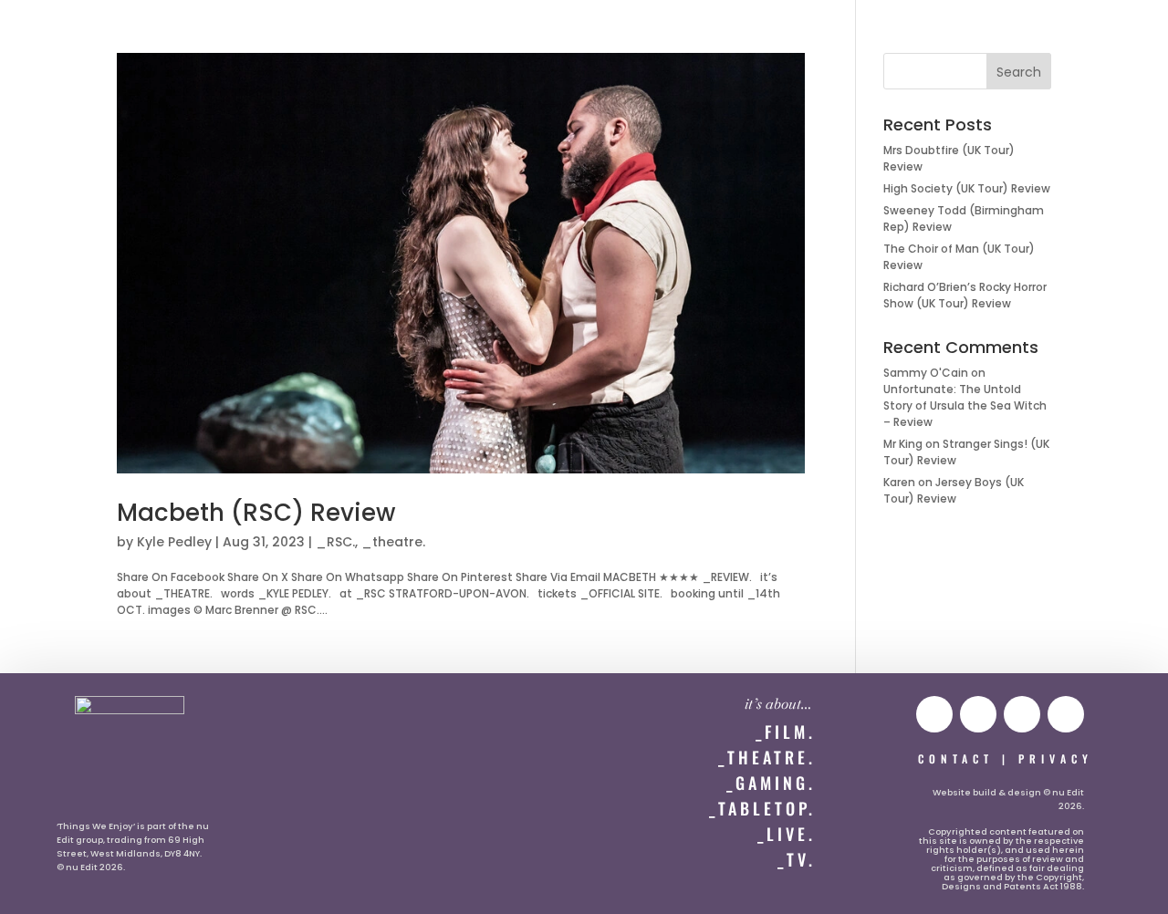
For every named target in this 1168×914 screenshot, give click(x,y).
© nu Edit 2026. (91, 867)
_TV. (796, 859)
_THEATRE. (767, 757)
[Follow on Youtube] (934, 714)
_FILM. (786, 731)
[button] (51, 33)
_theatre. (393, 542)
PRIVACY (1055, 758)
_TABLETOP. (762, 808)
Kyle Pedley (174, 542)
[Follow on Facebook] (1066, 714)
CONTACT (956, 758)
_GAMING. (771, 783)
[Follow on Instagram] (978, 714)
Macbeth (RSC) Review (256, 512)
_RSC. (335, 542)
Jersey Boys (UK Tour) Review (953, 490)
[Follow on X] (1022, 714)
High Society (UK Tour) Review (966, 188)
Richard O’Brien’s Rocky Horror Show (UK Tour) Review (965, 295)
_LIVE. (786, 834)
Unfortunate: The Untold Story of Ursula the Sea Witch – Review (965, 405)
